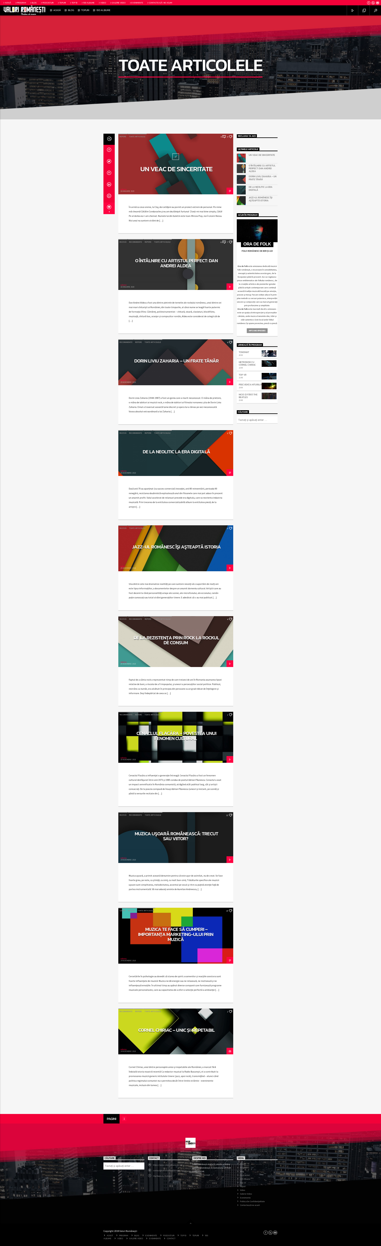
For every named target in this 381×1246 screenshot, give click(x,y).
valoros (123, 189)
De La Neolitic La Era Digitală (176, 451)
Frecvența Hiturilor (251, 384)
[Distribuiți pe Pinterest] (109, 173)
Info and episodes (257, 330)
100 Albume (89, 2)
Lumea (122, 910)
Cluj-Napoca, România (162, 1176)
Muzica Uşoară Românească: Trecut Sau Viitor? (176, 836)
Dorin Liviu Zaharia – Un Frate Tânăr (176, 360)
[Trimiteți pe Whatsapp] (109, 197)
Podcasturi (48, 2)
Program (21, 2)
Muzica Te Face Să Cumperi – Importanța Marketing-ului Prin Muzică (175, 934)
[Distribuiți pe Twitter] (109, 162)
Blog (34, 2)
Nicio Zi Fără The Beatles (248, 396)
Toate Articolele (137, 136)
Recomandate (135, 242)
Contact (171, 1238)
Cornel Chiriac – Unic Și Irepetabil (176, 1030)
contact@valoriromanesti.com (166, 1170)
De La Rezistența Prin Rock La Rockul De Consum (176, 640)
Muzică (123, 242)
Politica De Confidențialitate (252, 1201)
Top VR (242, 374)
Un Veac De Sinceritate (176, 169)
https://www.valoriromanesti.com (168, 1165)
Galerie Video (118, 2)
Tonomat (244, 352)
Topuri (62, 2)
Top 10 (74, 2)
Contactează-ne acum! (160, 2)
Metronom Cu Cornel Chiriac (247, 363)
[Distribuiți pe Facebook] (109, 150)
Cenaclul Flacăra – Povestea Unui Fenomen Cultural (176, 736)
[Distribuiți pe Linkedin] (109, 185)
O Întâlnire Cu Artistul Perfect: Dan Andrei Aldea (176, 263)
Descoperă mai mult (201, 1175)
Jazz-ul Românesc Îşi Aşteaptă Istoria (176, 546)
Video (103, 2)
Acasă (8, 2)
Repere (123, 136)
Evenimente (137, 2)
